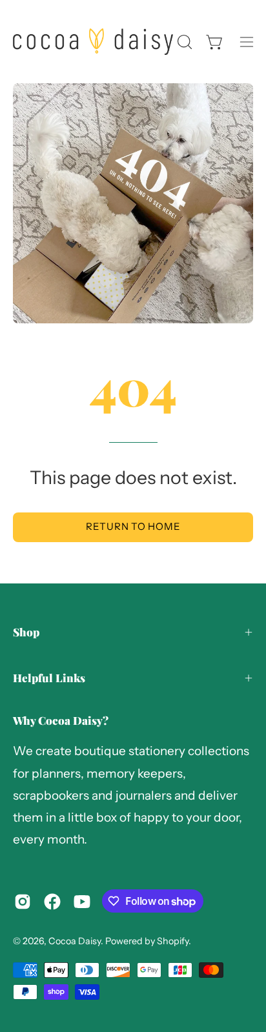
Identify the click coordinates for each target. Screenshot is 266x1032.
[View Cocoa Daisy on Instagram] (22, 901)
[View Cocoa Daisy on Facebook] (52, 901)
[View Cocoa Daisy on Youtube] (82, 901)
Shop (26, 632)
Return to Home (133, 526)
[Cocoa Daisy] (93, 42)
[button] (183, 42)
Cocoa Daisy (74, 941)
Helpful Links (49, 678)
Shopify (173, 941)
